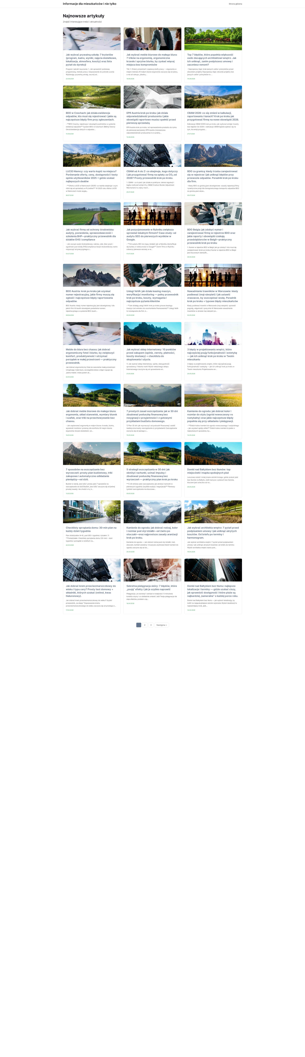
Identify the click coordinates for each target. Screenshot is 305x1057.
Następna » (162, 625)
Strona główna (235, 4)
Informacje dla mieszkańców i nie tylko (89, 3)
